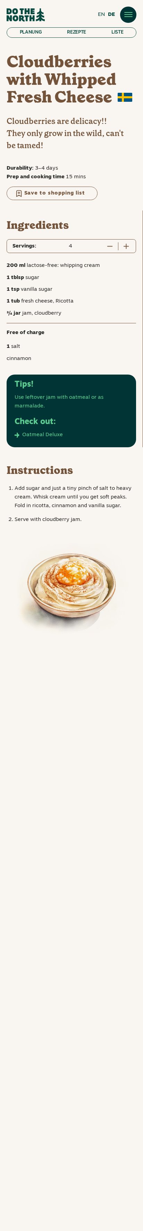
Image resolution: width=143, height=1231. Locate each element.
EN (101, 14)
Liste (117, 32)
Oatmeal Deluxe (42, 435)
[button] (128, 15)
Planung (31, 32)
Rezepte (76, 32)
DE (111, 14)
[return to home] (26, 15)
